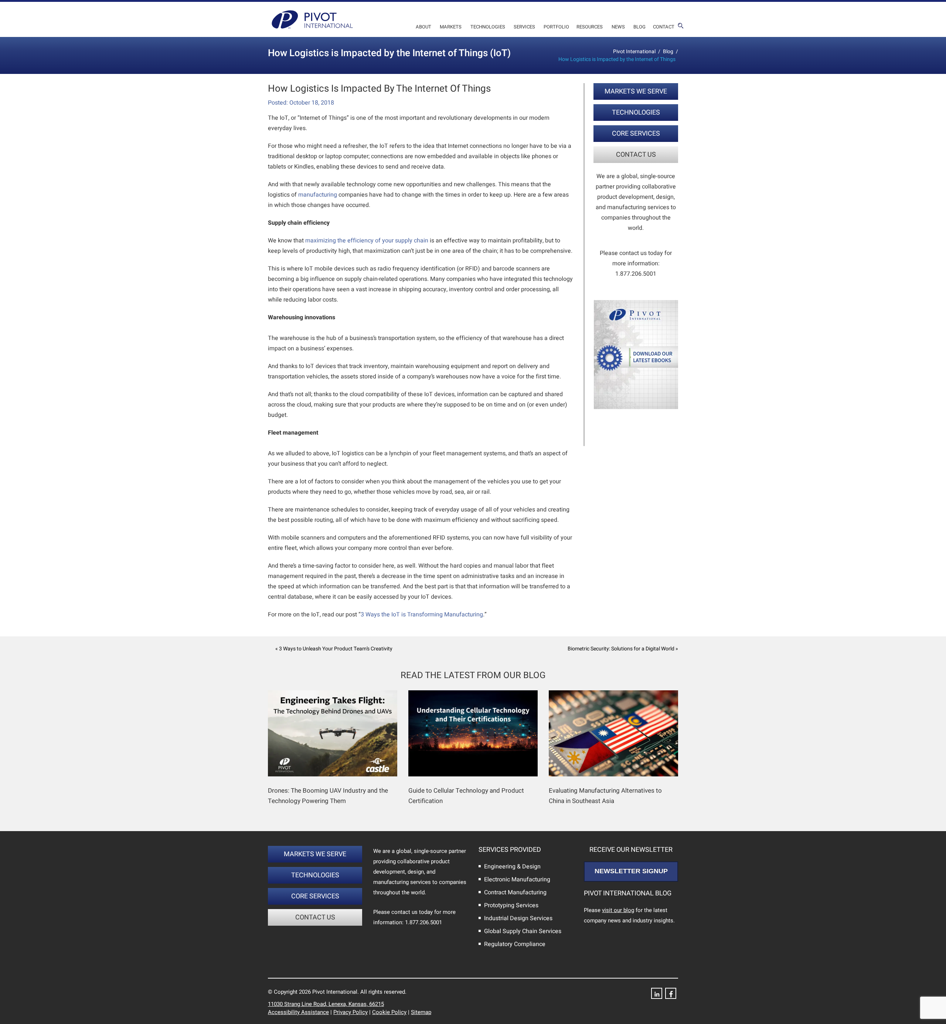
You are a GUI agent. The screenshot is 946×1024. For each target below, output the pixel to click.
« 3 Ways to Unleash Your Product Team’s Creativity (333, 649)
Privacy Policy (350, 1012)
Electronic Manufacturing (517, 879)
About (423, 26)
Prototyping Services (511, 905)
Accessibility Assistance (298, 1012)
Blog (639, 26)
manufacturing (317, 194)
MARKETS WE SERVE (636, 91)
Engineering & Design (512, 866)
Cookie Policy (389, 1012)
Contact (663, 26)
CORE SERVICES (636, 134)
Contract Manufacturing (515, 892)
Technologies (487, 26)
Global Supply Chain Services (522, 931)
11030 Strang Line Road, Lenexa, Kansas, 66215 (326, 1004)
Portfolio (556, 26)
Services (524, 26)
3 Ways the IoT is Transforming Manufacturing (422, 614)
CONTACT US (636, 155)
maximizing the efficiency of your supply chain (366, 240)
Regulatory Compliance (514, 944)
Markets (451, 26)
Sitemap (421, 1012)
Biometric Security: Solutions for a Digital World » (623, 649)
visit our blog (618, 910)
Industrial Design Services (518, 918)
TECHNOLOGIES (636, 113)
